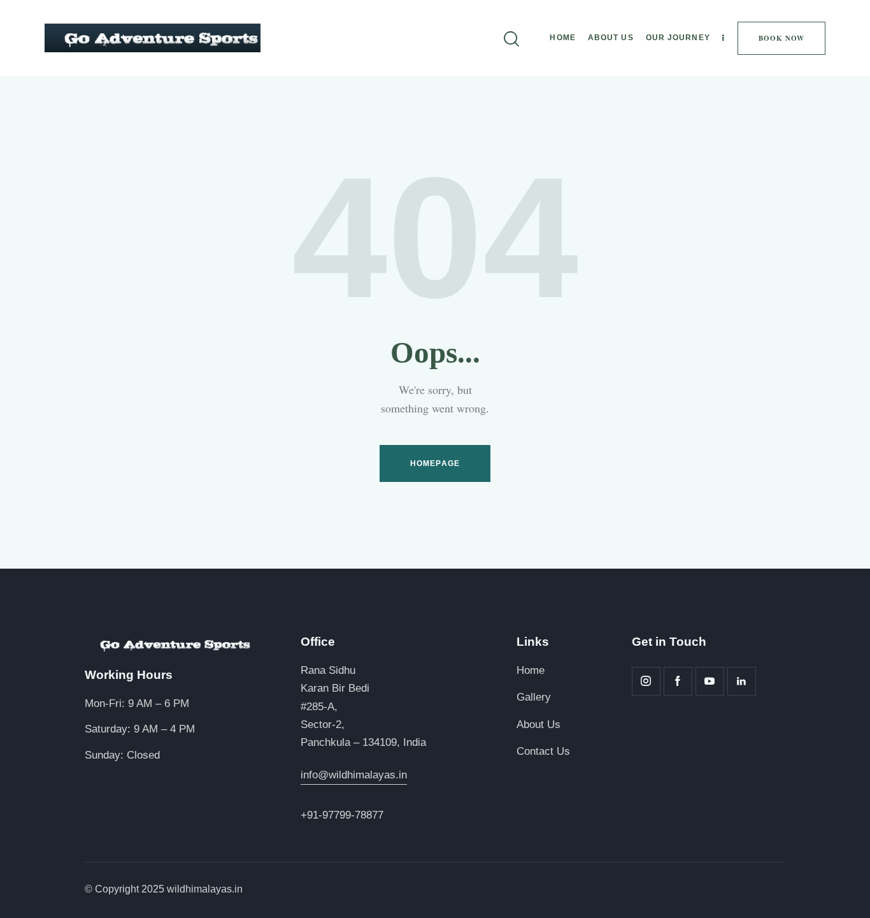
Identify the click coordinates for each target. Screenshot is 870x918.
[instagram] (646, 681)
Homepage (435, 463)
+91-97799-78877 (342, 815)
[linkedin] (741, 681)
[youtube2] (709, 681)
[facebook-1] (678, 681)
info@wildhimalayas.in (354, 775)
